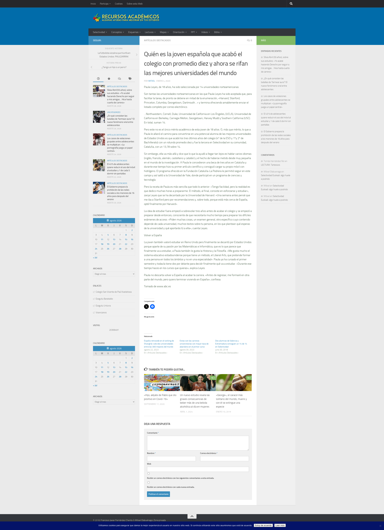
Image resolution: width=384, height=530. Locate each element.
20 (114, 244)
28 (120, 248)
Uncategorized (113, 112)
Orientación (178, 32)
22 (126, 244)
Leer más (280, 525)
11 (102, 239)
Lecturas (149, 32)
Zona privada (160, 520)
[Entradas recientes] (98, 79)
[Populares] (109, 79)
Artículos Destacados (157, 40)
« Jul (95, 257)
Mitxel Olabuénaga (143, 520)
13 (114, 239)
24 (96, 248)
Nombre (151, 453)
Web (149, 464)
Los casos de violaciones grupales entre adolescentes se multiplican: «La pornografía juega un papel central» (120, 144)
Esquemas (133, 32)
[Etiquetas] (129, 79)
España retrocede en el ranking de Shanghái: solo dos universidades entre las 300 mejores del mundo (159, 344)
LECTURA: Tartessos (270, 165)
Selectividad (99, 32)
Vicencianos (101, 312)
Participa (104, 3)
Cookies (119, 3)
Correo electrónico (209, 453)
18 (102, 244)
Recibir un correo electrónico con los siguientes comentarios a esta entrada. (180, 478)
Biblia (217, 32)
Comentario (153, 433)
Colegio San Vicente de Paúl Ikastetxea (114, 292)
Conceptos (116, 32)
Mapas (163, 32)
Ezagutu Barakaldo (104, 298)
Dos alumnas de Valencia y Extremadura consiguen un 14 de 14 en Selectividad (231, 344)
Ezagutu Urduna (103, 305)
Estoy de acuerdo (263, 525)
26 (108, 248)
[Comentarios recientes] (119, 79)
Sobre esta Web (134, 3)
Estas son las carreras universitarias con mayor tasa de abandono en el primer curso (194, 344)
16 (132, 239)
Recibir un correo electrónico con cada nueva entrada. (170, 487)
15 (126, 239)
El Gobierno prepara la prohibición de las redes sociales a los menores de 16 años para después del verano (120, 193)
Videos (204, 32)
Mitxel (151, 81)
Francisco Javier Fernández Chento (117, 520)
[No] (380, 525)
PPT (193, 32)
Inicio (93, 3)
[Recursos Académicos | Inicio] (126, 17)
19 (108, 244)
